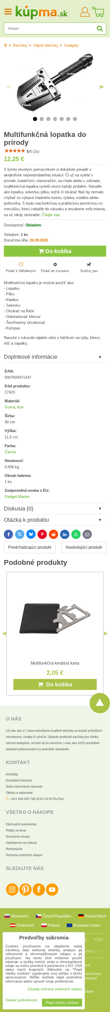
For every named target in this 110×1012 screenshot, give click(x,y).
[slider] (15, 151)
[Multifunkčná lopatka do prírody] (55, 83)
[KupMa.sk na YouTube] (52, 895)
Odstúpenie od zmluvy (21, 843)
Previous (8, 87)
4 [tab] (55, 119)
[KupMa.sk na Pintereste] (25, 895)
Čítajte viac (51, 215)
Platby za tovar (16, 830)
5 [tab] (62, 119)
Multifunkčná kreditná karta (55, 663)
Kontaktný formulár (19, 780)
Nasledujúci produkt (84, 547)
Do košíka (57, 251)
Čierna (10, 452)
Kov (20, 407)
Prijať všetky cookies (62, 1003)
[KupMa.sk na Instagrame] (12, 895)
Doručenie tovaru (18, 836)
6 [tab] (68, 119)
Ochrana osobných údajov (24, 855)
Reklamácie (14, 849)
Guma (10, 407)
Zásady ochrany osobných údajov (55, 989)
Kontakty (12, 774)
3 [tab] (48, 119)
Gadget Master (17, 497)
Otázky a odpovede (19, 793)
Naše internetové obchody (24, 786)
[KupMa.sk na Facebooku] (38, 895)
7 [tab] (75, 119)
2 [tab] (42, 119)
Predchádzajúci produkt (29, 547)
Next (102, 87)
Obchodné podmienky (21, 824)
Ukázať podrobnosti (21, 1000)
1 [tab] (35, 119)
